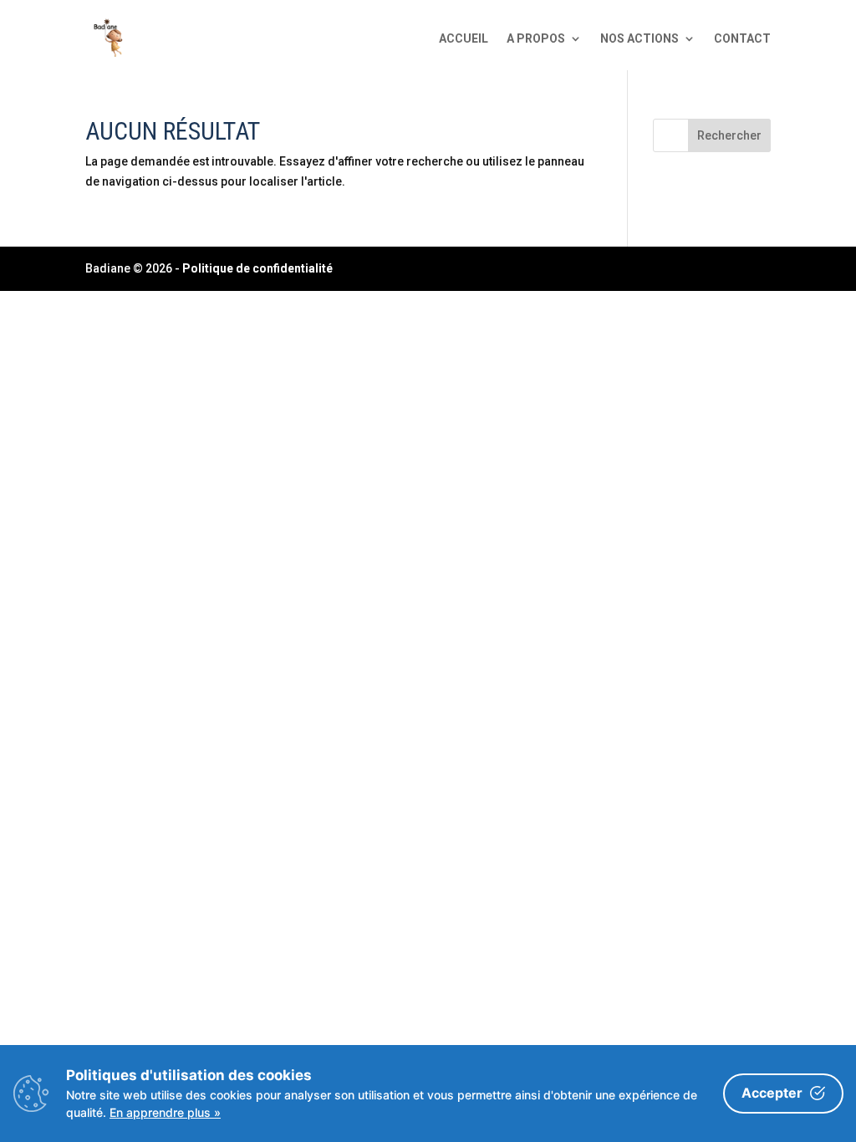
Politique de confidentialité (257, 268)
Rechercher (729, 135)
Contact (742, 38)
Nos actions (639, 38)
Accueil (463, 38)
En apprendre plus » (165, 1112)
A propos (536, 38)
